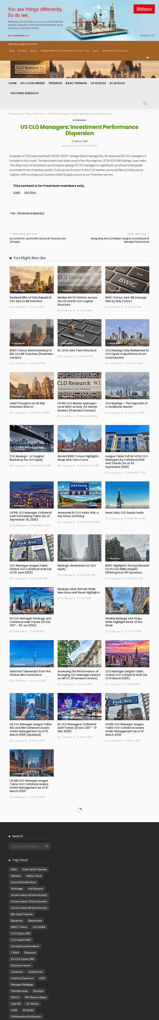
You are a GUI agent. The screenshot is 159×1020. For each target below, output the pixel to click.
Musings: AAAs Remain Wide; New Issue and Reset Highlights (79, 590)
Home (13, 83)
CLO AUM (39, 979)
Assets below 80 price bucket (29, 960)
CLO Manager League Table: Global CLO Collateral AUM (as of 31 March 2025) (126, 674)
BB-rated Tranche (22, 967)
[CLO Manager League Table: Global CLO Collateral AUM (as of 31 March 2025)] (127, 653)
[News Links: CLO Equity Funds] (127, 495)
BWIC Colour (19, 979)
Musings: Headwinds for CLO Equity (77, 567)
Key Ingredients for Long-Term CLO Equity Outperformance (126, 782)
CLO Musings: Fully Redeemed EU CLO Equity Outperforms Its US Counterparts (127, 353)
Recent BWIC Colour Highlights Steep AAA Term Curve (78, 458)
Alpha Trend (33, 928)
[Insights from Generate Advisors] (32, 819)
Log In (95, 50)
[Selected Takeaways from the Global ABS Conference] (32, 653)
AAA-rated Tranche (34, 922)
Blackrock (17, 973)
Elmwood (29, 1005)
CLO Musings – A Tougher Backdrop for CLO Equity (27, 458)
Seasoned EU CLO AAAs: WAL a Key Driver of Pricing (78, 514)
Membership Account (115, 50)
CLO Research (20, 307)
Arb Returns (35, 941)
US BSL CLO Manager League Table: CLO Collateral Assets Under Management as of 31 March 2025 (124, 729)
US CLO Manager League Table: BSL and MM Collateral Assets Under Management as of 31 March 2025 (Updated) (31, 729)
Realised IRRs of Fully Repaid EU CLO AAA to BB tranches (31, 299)
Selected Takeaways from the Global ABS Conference (30, 673)
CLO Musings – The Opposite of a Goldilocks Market (126, 405)
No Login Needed (33, 83)
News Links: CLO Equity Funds (124, 513)
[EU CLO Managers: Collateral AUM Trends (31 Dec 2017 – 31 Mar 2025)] (80, 706)
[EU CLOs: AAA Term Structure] (80, 332)
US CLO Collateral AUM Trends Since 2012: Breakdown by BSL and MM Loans (78, 840)
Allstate (16, 928)
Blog (11, 50)
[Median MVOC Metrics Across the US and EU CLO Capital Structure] (80, 279)
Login (16, 192)
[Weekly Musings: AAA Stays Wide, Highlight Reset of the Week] (127, 600)
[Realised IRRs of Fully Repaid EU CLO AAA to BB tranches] (32, 279)
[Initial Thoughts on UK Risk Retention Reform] (32, 385)
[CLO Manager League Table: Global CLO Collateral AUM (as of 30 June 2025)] (32, 547)
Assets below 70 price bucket (29, 954)
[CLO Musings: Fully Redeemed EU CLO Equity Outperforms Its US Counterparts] (127, 332)
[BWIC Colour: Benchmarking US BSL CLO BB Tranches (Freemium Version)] (32, 332)
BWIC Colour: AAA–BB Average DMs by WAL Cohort (126, 299)
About (33, 50)
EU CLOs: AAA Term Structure (77, 350)
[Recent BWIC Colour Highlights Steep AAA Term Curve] (80, 438)
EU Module (117, 83)
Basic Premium (76, 83)
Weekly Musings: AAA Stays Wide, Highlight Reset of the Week (123, 621)
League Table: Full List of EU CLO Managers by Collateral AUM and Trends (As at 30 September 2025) (126, 461)
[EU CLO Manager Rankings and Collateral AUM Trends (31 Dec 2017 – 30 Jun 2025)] (32, 600)
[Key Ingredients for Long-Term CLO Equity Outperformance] (127, 763)
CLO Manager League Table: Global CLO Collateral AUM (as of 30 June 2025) (31, 569)
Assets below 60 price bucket (29, 947)
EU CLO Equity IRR (22, 1011)
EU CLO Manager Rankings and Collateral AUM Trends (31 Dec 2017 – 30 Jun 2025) (30, 621)
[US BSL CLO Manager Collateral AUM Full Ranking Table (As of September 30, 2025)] (32, 495)
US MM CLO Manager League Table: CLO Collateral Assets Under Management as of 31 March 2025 (29, 786)
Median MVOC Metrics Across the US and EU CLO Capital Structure (77, 301)
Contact (22, 50)
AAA (14, 922)
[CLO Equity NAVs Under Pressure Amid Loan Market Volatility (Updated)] (80, 763)
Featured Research (25, 93)
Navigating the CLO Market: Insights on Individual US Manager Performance (120, 240)
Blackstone (35, 973)
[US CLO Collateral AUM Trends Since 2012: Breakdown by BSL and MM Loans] (80, 819)
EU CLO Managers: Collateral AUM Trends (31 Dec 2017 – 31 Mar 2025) (77, 727)
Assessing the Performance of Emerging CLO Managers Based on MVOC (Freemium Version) (79, 674)
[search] (145, 103)
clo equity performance (25, 999)
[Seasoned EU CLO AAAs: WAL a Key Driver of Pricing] (80, 495)
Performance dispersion (30, 213)
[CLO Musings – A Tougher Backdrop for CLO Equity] (32, 438)
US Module (98, 83)
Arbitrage (17, 941)
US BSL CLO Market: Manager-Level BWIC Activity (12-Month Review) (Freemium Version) (77, 406)
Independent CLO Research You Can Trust (65, 50)
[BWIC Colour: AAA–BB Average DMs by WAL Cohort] (127, 279)
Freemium (55, 83)
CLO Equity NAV (21, 992)
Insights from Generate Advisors (25, 838)
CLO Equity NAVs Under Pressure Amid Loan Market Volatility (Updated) (79, 784)
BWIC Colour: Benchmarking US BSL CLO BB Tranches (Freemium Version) (31, 353)
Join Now (30, 192)
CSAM (15, 1005)
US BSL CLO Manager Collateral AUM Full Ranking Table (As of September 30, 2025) (31, 516)
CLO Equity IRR (20, 986)
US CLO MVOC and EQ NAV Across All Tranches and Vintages (38, 240)
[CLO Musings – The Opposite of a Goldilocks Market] (127, 385)
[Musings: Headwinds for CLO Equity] (80, 547)
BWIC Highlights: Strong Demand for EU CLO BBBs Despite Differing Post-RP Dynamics (127, 569)
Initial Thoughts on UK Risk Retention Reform (27, 405)
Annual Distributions (23, 935)
